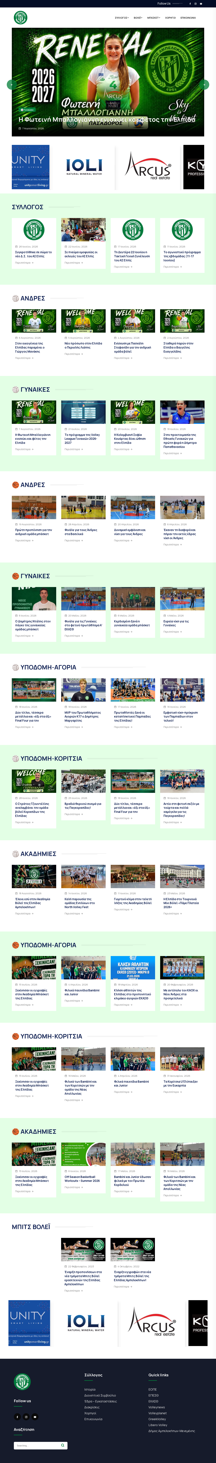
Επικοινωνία (93, 1419)
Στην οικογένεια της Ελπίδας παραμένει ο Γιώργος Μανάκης (98, 115)
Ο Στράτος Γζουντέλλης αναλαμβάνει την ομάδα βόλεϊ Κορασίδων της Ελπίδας (32, 810)
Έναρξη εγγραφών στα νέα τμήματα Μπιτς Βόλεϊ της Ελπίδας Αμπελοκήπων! (132, 1276)
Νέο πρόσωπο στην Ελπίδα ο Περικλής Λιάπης (83, 345)
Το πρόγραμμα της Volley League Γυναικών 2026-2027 (82, 439)
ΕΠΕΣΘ (153, 1395)
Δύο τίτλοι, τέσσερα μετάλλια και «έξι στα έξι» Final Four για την (33, 717)
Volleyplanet (157, 1413)
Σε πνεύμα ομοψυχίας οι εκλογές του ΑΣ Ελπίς (81, 254)
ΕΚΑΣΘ (153, 1401)
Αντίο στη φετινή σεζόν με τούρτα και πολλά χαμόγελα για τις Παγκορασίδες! (181, 810)
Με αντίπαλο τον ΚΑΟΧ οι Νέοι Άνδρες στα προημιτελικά (181, 994)
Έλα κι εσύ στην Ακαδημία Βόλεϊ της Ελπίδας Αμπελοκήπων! (32, 903)
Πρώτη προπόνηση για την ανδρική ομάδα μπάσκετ (33, 532)
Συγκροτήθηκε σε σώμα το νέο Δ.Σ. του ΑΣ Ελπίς (33, 254)
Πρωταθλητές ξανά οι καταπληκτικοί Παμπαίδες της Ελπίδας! (132, 717)
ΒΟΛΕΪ (137, 17)
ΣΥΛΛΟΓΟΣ (121, 17)
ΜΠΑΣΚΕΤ (153, 17)
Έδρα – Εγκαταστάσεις (100, 1401)
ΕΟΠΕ (152, 1389)
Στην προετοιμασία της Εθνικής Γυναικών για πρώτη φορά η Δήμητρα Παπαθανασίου (180, 441)
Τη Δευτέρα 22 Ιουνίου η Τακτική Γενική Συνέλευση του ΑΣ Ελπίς (132, 256)
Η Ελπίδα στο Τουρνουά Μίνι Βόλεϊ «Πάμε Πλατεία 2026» (181, 903)
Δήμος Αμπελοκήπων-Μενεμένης (171, 1431)
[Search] (63, 1445)
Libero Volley (157, 1425)
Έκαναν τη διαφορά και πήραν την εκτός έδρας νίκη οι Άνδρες (180, 534)
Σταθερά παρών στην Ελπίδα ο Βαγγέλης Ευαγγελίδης (178, 347)
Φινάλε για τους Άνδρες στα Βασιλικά (81, 532)
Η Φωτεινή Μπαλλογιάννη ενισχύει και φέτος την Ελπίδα (32, 439)
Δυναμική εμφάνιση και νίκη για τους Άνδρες (130, 532)
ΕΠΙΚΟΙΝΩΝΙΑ (188, 17)
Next (204, 85)
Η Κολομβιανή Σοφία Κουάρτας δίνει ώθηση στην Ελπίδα (130, 439)
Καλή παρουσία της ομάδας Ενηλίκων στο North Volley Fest (80, 903)
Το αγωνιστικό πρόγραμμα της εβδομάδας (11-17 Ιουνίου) (182, 256)
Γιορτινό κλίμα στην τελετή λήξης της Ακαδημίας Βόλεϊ (133, 901)
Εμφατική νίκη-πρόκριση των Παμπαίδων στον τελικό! (181, 717)
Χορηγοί (90, 1413)
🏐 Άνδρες (26, 101)
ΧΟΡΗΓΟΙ (170, 17)
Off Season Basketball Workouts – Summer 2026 (82, 1179)
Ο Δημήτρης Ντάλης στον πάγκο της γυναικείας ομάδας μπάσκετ (33, 625)
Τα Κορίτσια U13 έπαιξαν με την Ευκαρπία (181, 1084)
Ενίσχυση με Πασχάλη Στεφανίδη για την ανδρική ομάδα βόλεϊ (132, 347)
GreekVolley (157, 1419)
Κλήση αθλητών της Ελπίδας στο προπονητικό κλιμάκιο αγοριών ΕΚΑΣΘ (132, 994)
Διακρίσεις (92, 1407)
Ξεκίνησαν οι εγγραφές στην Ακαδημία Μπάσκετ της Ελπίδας (32, 994)
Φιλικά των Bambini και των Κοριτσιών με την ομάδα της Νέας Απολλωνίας (81, 1088)
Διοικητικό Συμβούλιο (100, 1395)
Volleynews (156, 1407)
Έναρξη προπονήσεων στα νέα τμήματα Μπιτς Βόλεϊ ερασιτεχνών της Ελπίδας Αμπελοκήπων (83, 1278)
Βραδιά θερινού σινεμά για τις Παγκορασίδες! (83, 806)
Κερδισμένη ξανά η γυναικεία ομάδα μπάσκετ (132, 623)
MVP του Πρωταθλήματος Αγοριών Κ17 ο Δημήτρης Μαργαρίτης (83, 717)
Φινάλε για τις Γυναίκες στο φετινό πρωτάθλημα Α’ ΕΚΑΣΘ (83, 625)
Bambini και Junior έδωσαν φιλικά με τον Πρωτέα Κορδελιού (132, 1181)
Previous (12, 85)
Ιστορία (89, 1389)
